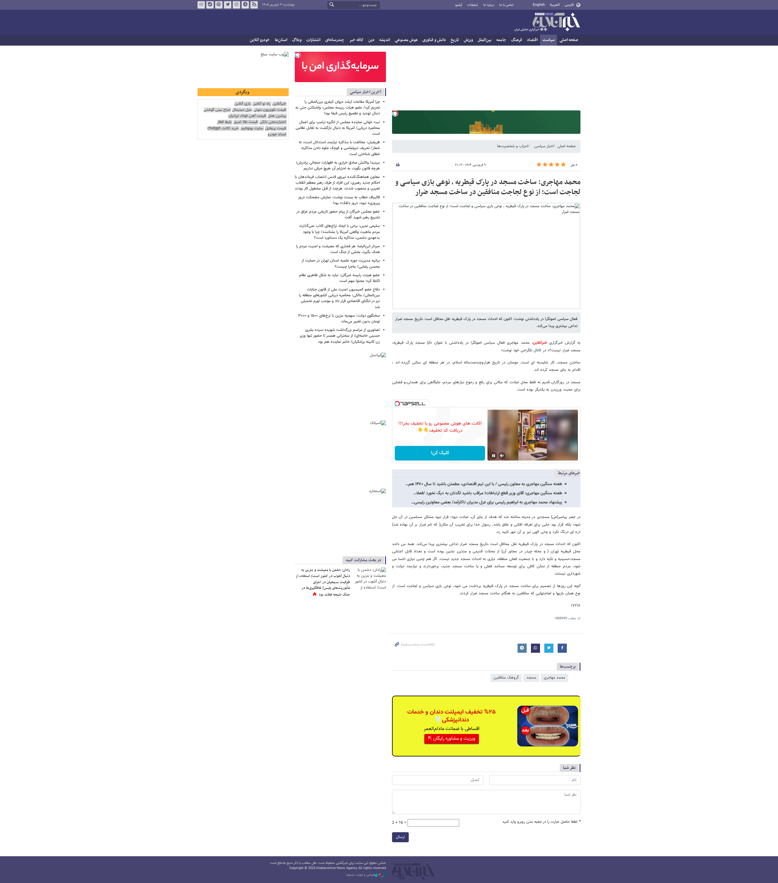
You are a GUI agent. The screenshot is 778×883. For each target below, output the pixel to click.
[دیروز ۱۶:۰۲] (369, 578)
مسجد (531, 678)
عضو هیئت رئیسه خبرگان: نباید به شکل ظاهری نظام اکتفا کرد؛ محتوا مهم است (339, 278)
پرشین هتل (277, 116)
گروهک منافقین (506, 678)
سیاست (548, 40)
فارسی (569, 5)
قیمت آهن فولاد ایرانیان (247, 116)
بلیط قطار (224, 122)
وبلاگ (296, 40)
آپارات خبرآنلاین (218, 5)
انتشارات (313, 40)
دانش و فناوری (434, 40)
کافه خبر (356, 40)
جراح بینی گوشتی (217, 110)
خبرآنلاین (547, 22)
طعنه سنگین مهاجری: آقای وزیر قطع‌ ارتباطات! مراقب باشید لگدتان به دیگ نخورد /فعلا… (487, 493)
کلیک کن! (440, 453)
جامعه (501, 40)
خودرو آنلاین (260, 40)
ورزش (468, 40)
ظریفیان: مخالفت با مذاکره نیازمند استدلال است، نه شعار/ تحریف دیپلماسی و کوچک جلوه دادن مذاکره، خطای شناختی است (339, 148)
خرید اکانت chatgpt (223, 128)
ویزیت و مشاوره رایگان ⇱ (451, 738)
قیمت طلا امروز (245, 122)
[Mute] (502, 455)
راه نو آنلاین (261, 104)
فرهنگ (516, 40)
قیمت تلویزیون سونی (269, 110)
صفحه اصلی (568, 40)
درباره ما (489, 5)
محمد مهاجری (554, 678)
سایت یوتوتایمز (251, 128)
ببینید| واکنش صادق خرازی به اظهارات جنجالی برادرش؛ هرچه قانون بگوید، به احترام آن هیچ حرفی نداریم (338, 166)
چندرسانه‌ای (334, 40)
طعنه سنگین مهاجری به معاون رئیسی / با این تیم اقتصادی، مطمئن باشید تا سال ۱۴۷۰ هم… (483, 484)
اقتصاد (532, 40)
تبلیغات (472, 5)
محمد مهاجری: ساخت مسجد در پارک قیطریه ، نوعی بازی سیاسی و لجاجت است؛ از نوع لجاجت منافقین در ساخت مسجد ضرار (487, 187)
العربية (555, 5)
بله (210, 5)
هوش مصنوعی (406, 40)
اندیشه (384, 40)
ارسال (400, 837)
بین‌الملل (484, 40)
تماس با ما (506, 5)
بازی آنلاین (242, 104)
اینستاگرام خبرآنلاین (236, 5)
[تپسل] (395, 113)
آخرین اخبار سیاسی (365, 92)
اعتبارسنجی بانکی (273, 122)
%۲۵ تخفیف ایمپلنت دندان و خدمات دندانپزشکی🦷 (451, 716)
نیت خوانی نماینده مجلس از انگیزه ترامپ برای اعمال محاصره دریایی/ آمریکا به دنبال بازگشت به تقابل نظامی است (338, 128)
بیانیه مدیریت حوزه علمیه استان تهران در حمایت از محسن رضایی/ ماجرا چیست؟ (340, 263)
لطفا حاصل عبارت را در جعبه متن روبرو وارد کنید (541, 822)
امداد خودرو (277, 134)
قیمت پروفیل (275, 128)
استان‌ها (281, 40)
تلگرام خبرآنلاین (245, 5)
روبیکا (201, 5)
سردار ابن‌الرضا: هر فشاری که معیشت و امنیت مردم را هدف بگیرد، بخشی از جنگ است (338, 249)
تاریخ (455, 40)
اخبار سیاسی (543, 146)
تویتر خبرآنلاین (227, 5)
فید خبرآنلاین (254, 5)
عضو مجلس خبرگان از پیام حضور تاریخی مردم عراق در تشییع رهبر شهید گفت (338, 215)
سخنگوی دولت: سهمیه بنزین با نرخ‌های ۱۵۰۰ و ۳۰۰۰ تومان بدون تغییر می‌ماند (339, 319)
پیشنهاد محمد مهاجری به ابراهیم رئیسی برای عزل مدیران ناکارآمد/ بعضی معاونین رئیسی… (486, 502)
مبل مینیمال (242, 110)
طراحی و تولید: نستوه (360, 875)
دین (371, 40)
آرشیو (458, 5)
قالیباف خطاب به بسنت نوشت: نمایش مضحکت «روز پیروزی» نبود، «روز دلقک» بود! (339, 200)
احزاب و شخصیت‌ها (512, 146)
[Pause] (493, 455)
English (539, 5)
